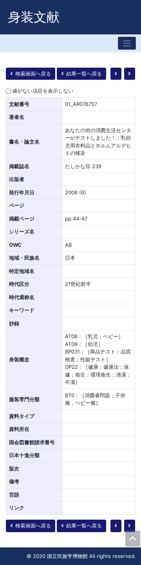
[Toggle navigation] (127, 43)
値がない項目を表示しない (42, 91)
